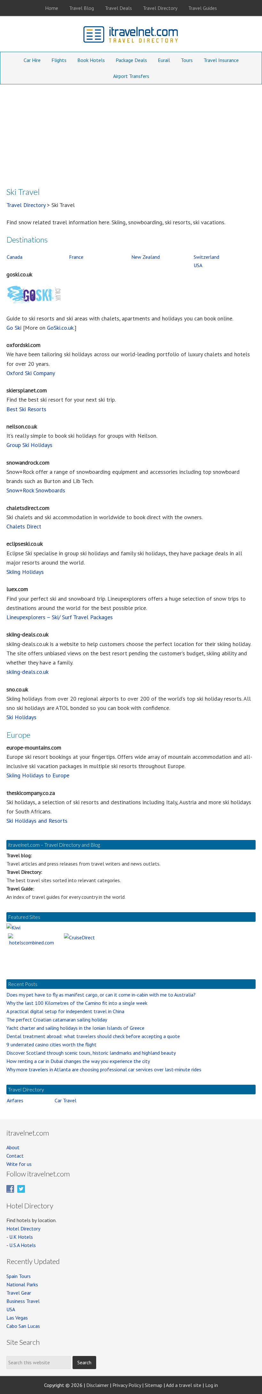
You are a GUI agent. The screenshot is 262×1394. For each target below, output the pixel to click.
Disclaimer (97, 1385)
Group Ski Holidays (29, 445)
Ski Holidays (21, 717)
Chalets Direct (23, 526)
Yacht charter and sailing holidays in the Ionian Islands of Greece (75, 1028)
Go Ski (13, 327)
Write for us (19, 1164)
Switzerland (206, 257)
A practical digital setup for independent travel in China (65, 1011)
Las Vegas (17, 1317)
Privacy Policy (126, 1385)
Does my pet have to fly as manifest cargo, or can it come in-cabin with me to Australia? (101, 994)
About (12, 1147)
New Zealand (145, 257)
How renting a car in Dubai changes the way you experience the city (78, 1061)
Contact (15, 1155)
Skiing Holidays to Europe (37, 775)
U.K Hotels (21, 1237)
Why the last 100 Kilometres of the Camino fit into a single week (76, 1003)
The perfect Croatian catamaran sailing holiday (56, 1019)
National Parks (22, 1284)
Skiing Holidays (25, 571)
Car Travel (65, 1100)
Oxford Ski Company (30, 373)
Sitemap (153, 1385)
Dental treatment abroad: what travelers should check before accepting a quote (93, 1036)
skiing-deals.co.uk (27, 671)
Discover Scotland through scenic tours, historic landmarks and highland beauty (91, 1053)
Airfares (15, 1100)
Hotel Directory (23, 1228)
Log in (211, 1385)
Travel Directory (25, 205)
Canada (14, 257)
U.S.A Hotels (22, 1245)
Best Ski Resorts (26, 409)
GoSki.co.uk (60, 327)
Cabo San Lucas (23, 1326)
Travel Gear (18, 1293)
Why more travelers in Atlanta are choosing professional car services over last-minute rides (103, 1069)
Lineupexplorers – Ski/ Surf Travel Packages (59, 617)
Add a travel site (183, 1385)
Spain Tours (18, 1276)
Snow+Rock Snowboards (35, 490)
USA (198, 265)
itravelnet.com (131, 36)
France (76, 257)
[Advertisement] (131, 132)
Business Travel (23, 1301)
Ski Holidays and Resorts (36, 820)
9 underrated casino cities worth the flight (51, 1044)
